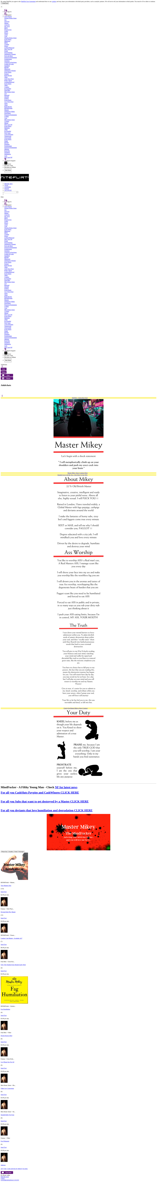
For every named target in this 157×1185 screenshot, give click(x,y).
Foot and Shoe (8, 56)
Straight (6, 97)
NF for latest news (66, 787)
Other (6, 77)
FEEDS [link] (6, 188)
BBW (6, 28)
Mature (6, 23)
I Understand (4, 3)
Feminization (8, 59)
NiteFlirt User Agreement (28, 1)
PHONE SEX (5, 1177)
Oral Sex (6, 21)
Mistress (6, 149)
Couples (6, 44)
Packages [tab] (21, 851)
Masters (6, 110)
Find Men (7, 90)
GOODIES (4, 1180)
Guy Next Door (8, 102)
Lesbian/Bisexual (9, 47)
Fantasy (6, 74)
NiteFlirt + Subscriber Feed (43, 398)
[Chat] (2, 391)
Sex (5, 20)
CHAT (3, 1178)
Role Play (7, 151)
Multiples (7, 128)
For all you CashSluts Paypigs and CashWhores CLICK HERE (40, 792)
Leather (6, 116)
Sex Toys (7, 26)
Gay (5, 93)
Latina (6, 31)
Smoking (7, 61)
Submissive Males (9, 111)
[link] (78, 5)
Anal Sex (7, 25)
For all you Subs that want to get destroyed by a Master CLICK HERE (45, 801)
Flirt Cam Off (8, 49)
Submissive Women (10, 54)
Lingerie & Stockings (10, 62)
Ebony (6, 33)
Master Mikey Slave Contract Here (41, 473)
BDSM (6, 67)
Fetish (6, 51)
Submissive (7, 154)
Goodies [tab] (11, 851)
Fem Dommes (8, 52)
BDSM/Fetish (8, 108)
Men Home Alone (9, 92)
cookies (54, 1)
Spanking (7, 65)
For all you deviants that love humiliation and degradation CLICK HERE (46, 810)
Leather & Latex (9, 64)
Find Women (8, 16)
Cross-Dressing (8, 134)
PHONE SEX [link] (8, 184)
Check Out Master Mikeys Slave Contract (39, 708)
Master (6, 123)
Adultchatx (3, 1165)
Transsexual (7, 136)
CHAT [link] (6, 185)
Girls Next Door (9, 79)
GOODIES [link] (7, 187)
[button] (78, 7)
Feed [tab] (16, 851)
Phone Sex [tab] (4, 851)
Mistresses (7, 41)
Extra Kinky (7, 39)
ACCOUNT (15, 1180)
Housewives (7, 29)
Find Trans (7, 133)
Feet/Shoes (7, 113)
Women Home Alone (10, 18)
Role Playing (8, 75)
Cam (5, 36)
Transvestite (7, 138)
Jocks (6, 103)
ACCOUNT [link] (8, 190)
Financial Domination (10, 57)
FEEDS (9, 1180)
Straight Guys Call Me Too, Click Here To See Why (36, 475)
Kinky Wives (8, 80)
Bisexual (6, 95)
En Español (7, 88)
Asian (6, 34)
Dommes (7, 144)
